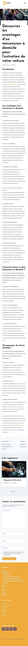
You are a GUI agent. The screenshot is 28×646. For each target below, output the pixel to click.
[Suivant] (24, 475)
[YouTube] (11, 629)
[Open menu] (25, 3)
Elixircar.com (21, 425)
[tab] (11, 491)
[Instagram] (7, 629)
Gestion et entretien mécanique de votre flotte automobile (14, 581)
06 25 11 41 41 (5, 594)
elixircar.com (6, 64)
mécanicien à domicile (12, 84)
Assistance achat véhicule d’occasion (11, 578)
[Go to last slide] (4, 475)
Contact (4, 592)
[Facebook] (3, 629)
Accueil (3, 570)
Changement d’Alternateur (23, 444)
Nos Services (5, 585)
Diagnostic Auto (7, 574)
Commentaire (6, 510)
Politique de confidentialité (7, 639)
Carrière (4, 589)
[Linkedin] (15, 629)
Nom (4, 533)
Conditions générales (19, 639)
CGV (13, 639)
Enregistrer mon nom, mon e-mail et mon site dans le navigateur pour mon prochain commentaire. (14, 553)
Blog (3, 22)
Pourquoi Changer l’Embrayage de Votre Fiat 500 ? (7, 445)
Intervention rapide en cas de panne (11, 576)
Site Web (5, 548)
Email (4, 540)
